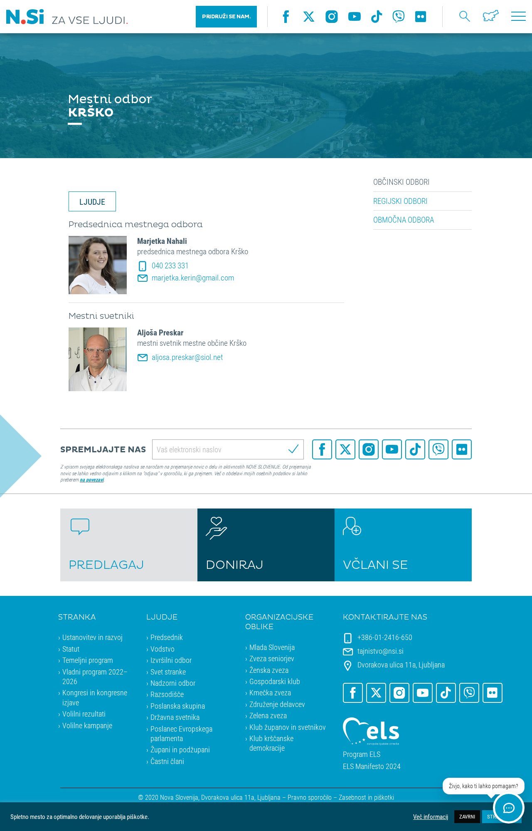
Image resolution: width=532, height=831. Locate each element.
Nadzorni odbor (172, 683)
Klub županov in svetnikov (287, 727)
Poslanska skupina (177, 706)
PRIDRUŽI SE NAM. (226, 16)
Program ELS (361, 754)
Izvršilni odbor (171, 660)
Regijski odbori (400, 201)
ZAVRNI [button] (467, 816)
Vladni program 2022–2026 (95, 676)
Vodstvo (162, 649)
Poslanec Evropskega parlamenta (181, 733)
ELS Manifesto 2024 (372, 766)
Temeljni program (87, 660)
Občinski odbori (401, 182)
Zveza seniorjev (271, 658)
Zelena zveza (268, 715)
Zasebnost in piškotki (366, 797)
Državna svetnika (175, 717)
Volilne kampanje (87, 725)
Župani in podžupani (180, 749)
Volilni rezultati (84, 714)
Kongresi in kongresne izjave (94, 697)
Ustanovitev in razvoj (92, 637)
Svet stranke (168, 672)
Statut (70, 649)
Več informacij (430, 817)
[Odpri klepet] (509, 808)
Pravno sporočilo (310, 797)
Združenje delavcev (277, 704)
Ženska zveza (268, 670)
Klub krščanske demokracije (271, 743)
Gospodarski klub (274, 681)
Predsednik (166, 637)
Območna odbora (403, 220)
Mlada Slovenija (272, 647)
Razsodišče (167, 694)
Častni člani (167, 761)
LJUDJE (92, 201)
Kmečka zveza (270, 692)
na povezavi (91, 479)
